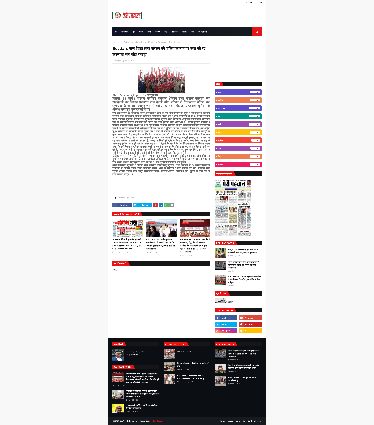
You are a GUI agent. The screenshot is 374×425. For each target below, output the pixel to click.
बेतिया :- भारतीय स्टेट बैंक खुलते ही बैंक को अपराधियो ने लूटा (242, 379)
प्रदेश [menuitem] (141, 31)
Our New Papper (255, 421)
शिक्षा (235, 156)
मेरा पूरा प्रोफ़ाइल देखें (132, 354)
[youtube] (250, 317)
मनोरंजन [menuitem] (174, 31)
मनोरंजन (235, 132)
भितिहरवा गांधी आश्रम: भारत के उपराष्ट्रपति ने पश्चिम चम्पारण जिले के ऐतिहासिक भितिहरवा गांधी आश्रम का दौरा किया (142, 394)
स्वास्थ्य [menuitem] (157, 31)
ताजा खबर (122, 198)
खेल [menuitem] (166, 31)
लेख (235, 148)
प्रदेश (121, 42)
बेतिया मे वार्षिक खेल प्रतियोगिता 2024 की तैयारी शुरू (193, 364)
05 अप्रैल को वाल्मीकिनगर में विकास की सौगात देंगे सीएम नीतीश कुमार (141, 407)
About (230, 421)
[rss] (250, 330)
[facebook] (246, 2)
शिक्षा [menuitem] (149, 31)
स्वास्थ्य (235, 164)
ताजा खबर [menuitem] (124, 31)
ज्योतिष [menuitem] (184, 31)
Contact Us (240, 421)
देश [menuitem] (134, 31)
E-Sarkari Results (156, 421)
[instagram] (256, 2)
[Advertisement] (238, 59)
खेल (235, 92)
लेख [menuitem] (192, 31)
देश (128, 198)
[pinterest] (260, 2)
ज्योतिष (235, 100)
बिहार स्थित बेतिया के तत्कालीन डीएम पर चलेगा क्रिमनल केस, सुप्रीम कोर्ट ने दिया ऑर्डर (243, 366)
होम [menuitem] (116, 31)
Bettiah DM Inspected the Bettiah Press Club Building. (191, 377)
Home (222, 421)
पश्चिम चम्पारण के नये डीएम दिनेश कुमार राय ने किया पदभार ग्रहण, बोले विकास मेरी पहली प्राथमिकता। (243, 265)
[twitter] (251, 2)
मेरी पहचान (118, 61)
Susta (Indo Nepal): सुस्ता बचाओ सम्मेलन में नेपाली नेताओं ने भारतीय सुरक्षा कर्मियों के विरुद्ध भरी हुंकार (244, 279)
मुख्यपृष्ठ (114, 42)
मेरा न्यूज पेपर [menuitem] (202, 31)
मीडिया (235, 140)
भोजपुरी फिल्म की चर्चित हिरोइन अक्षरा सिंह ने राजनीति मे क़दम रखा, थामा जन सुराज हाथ (243, 251)
